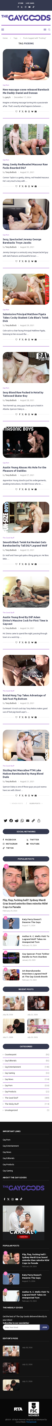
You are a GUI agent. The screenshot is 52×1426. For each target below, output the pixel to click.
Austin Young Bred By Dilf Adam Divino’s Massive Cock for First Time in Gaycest (25, 620)
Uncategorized (27, 1110)
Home (5, 38)
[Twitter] (22, 7)
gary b (8, 97)
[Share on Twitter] (23, 111)
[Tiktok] (33, 7)
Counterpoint (27, 1054)
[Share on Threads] (29, 111)
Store (20, 3)
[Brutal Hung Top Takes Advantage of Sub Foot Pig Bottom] (26, 670)
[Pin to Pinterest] (26, 111)
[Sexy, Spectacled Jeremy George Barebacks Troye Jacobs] (26, 214)
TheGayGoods (31, 1422)
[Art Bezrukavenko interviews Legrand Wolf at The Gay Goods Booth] (11, 974)
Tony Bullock (11, 172)
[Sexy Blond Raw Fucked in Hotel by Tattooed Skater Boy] (26, 367)
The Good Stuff (27, 1098)
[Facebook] (18, 7)
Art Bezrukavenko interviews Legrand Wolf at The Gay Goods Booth (35, 974)
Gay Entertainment (27, 1067)
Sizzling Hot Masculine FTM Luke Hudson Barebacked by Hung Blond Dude (23, 773)
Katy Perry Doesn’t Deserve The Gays (31, 920)
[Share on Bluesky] (32, 111)
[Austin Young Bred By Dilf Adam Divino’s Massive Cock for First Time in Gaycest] (26, 592)
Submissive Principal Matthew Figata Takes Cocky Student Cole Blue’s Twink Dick (25, 317)
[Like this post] (16, 111)
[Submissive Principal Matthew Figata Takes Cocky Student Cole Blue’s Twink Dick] (26, 289)
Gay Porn (27, 1085)
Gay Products (27, 1091)
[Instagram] (25, 7)
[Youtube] (29, 7)
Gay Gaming (27, 1073)
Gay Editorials (27, 1061)
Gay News (27, 1079)
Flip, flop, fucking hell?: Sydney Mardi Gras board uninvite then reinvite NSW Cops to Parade (25, 903)
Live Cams (30, 3)
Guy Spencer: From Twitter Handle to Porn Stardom (35, 955)
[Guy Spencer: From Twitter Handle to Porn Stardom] (11, 957)
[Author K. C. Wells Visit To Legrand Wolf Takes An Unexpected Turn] (11, 940)
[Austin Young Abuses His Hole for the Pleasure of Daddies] (26, 442)
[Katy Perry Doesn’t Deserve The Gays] (11, 923)
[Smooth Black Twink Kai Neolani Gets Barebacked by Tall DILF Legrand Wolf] (26, 517)
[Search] (49, 30)
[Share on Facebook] (19, 111)
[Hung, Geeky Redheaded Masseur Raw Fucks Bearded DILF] (26, 139)
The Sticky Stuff (27, 1104)
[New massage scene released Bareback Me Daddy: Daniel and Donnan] (26, 64)
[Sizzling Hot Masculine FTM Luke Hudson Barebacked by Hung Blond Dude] (26, 745)
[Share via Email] (36, 111)
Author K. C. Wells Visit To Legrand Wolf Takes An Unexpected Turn (35, 939)
